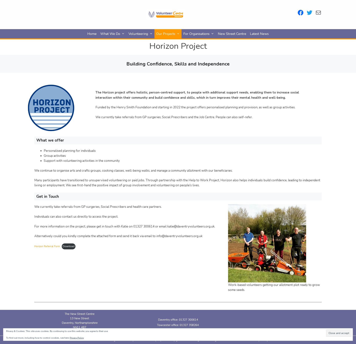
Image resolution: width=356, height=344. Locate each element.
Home (92, 34)
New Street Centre (232, 34)
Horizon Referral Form (47, 246)
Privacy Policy (77, 337)
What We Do (110, 34)
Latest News (259, 34)
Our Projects (165, 34)
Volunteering (138, 34)
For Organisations (196, 34)
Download (69, 246)
